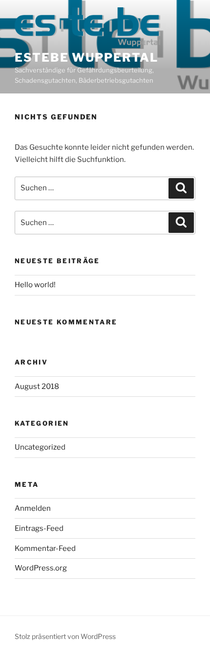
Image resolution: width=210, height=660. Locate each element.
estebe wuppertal (86, 57)
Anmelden (33, 508)
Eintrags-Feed (39, 528)
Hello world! (35, 284)
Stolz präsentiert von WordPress (65, 636)
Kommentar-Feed (45, 548)
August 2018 (37, 386)
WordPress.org (41, 568)
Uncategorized (40, 447)
